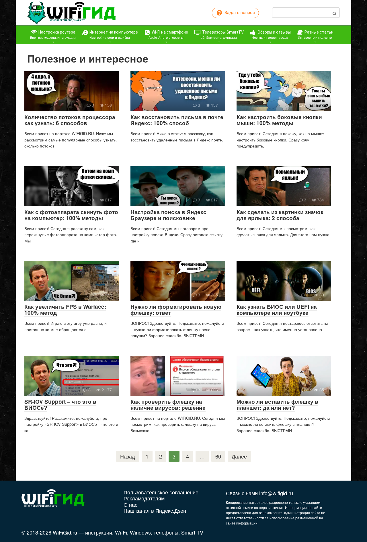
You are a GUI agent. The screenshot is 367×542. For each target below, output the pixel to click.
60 (218, 456)
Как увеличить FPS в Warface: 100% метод (65, 309)
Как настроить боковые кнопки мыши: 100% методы (279, 120)
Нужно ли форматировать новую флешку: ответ (175, 309)
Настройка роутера (53, 35)
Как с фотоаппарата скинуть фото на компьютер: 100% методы (71, 215)
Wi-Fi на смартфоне (168, 35)
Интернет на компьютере (113, 35)
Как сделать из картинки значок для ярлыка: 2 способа (280, 215)
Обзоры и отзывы (271, 35)
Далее (239, 456)
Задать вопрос (239, 12)
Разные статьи (315, 35)
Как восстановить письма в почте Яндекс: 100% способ (176, 120)
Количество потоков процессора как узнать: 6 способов (69, 120)
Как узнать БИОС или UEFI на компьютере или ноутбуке (277, 309)
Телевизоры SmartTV (222, 35)
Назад (127, 456)
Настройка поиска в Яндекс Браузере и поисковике (168, 215)
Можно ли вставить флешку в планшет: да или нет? (277, 404)
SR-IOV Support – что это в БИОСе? (60, 404)
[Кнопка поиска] (334, 13)
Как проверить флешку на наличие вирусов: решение (168, 404)
